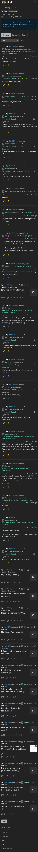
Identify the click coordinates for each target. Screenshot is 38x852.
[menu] (35, 2)
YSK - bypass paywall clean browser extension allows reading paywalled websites (18, 52)
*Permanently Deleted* (9, 78)
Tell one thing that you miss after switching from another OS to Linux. (17, 311)
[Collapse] (3, 46)
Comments (16, 35)
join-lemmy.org (7, 848)
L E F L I (8, 2)
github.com (4, 754)
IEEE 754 (26, 97)
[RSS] (24, 40)
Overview (6, 35)
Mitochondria (28, 191)
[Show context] (3, 56)
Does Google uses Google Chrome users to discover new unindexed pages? (18, 437)
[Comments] (33, 292)
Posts (24, 35)
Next (4, 821)
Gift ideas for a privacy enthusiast (12, 171)
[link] (7, 56)
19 (4, 659)
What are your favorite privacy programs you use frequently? (17, 523)
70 (4, 735)
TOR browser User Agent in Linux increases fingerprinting (15, 469)
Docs (3, 840)
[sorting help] (21, 40)
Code (3, 844)
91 (4, 620)
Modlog (4, 832)
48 (4, 298)
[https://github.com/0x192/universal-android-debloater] (33, 748)
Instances (5, 836)
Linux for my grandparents (25, 236)
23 (4, 640)
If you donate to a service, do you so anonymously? (18, 500)
